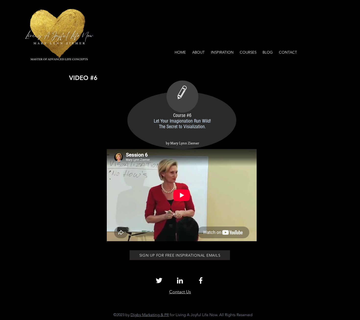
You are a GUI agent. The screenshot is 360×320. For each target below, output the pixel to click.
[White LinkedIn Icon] (180, 280)
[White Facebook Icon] (200, 280)
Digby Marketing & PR (150, 314)
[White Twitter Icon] (159, 280)
